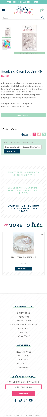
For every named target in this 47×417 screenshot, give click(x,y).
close (45, 2)
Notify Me (12, 151)
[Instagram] (20, 400)
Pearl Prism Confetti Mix (23, 257)
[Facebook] (15, 400)
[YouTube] (31, 400)
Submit (23, 393)
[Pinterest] (25, 400)
